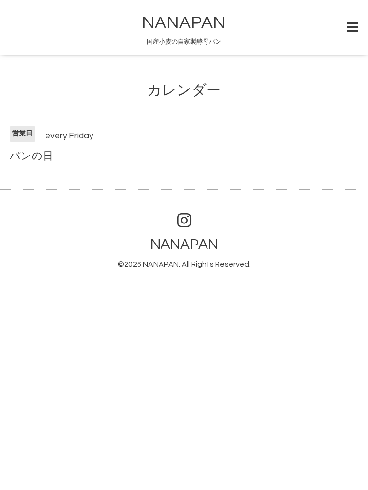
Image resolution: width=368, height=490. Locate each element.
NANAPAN (184, 22)
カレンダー (184, 90)
